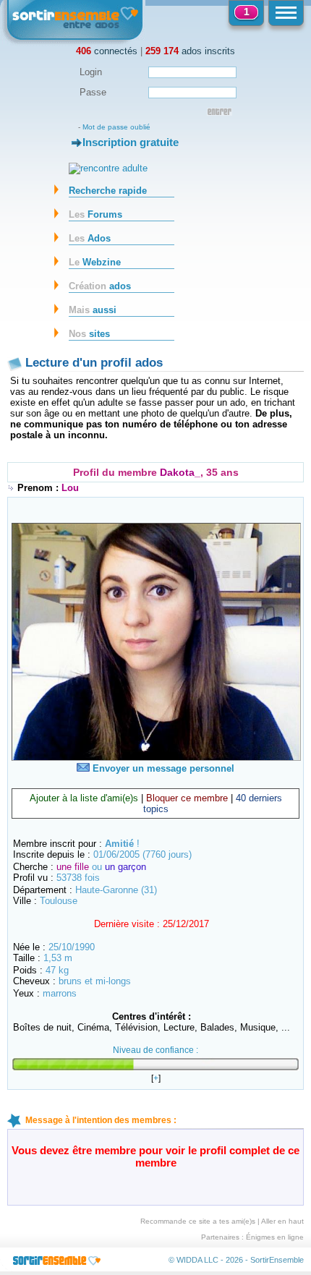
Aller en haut (282, 1221)
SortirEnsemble (277, 1259)
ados (100, 286)
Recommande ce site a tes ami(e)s (197, 1221)
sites (89, 333)
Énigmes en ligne (275, 1237)
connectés (106, 51)
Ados (90, 238)
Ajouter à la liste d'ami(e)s (84, 798)
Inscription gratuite (130, 142)
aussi (92, 309)
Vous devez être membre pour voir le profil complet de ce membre (155, 1156)
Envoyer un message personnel (162, 768)
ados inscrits (190, 51)
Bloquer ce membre (187, 798)
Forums (95, 214)
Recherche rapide (108, 190)
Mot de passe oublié (116, 127)
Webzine (95, 262)
